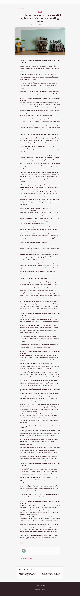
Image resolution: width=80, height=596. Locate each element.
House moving (49, 1)
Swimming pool (66, 1)
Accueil (19, 8)
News (55, 1)
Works (72, 1)
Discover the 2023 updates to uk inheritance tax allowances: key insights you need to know (51, 574)
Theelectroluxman (40, 585)
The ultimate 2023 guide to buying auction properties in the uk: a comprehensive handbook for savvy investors (27, 574)
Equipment (35, 1)
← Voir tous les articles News (26, 558)
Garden (39, 1)
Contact (43, 589)
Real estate (59, 1)
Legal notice (37, 589)
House (44, 1)
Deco (30, 1)
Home (26, 1)
